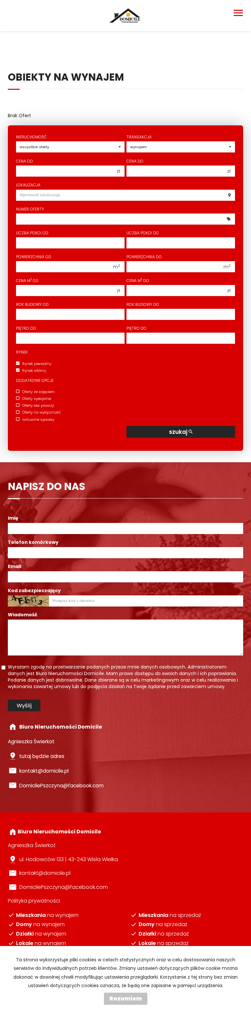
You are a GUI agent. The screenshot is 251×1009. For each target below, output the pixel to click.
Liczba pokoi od (32, 233)
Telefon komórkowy (33, 542)
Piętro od (26, 328)
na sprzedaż (170, 915)
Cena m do (137, 280)
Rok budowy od (32, 304)
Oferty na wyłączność (41, 412)
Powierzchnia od (33, 257)
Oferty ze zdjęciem (38, 391)
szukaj (179, 432)
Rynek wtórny (34, 370)
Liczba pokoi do (142, 233)
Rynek (22, 352)
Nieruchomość (31, 137)
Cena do (134, 161)
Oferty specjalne (36, 398)
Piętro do (136, 328)
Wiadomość (22, 614)
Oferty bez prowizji (38, 405)
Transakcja (139, 137)
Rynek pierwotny (36, 363)
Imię (13, 518)
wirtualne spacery (38, 419)
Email (14, 566)
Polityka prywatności (34, 901)
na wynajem (47, 915)
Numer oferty (30, 209)
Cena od (24, 161)
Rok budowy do (142, 304)
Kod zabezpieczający (34, 590)
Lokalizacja (28, 185)
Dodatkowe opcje (35, 380)
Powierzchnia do (144, 257)
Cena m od (27, 280)
